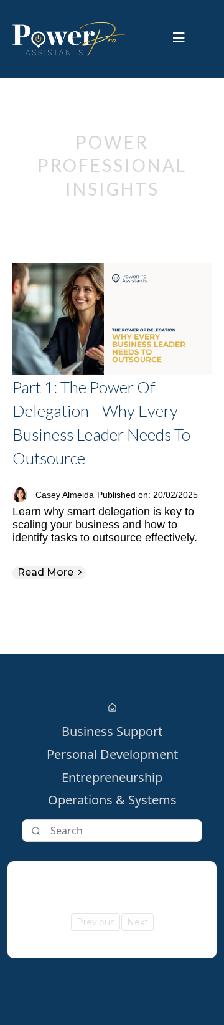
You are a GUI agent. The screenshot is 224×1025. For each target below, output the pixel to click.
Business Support (112, 731)
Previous (95, 922)
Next (137, 922)
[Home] (112, 708)
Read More (45, 572)
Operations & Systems (112, 800)
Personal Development (112, 754)
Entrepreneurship (112, 777)
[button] (178, 39)
